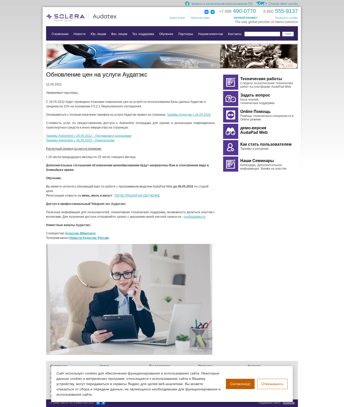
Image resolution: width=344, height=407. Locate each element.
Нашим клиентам (210, 34)
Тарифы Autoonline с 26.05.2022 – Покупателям (80, 140)
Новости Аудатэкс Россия (89, 238)
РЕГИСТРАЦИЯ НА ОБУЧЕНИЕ (137, 195)
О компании (60, 34)
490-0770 (237, 11)
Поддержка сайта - (276, 402)
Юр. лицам (98, 34)
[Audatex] (96, 17)
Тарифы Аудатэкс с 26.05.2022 (189, 114)
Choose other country (283, 4)
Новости (80, 34)
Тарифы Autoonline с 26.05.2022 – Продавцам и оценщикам (88, 136)
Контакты (235, 34)
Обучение (166, 34)
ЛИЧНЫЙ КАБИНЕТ (246, 17)
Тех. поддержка (143, 34)
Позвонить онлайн (286, 17)
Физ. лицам (119, 34)
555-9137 (280, 11)
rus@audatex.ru (194, 216)
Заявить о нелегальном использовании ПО (222, 4)
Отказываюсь (272, 384)
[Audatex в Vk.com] (206, 12)
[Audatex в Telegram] (213, 12)
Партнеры (185, 34)
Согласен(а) (240, 384)
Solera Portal (177, 17)
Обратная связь (200, 17)
